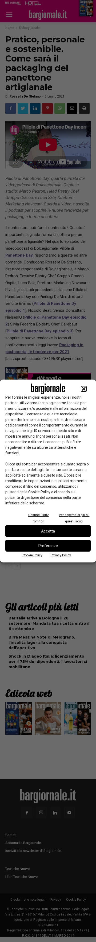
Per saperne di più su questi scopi (74, 518)
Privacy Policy (61, 555)
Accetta (48, 531)
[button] (83, 388)
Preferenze (48, 545)
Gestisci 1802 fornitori (38, 518)
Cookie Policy (32, 555)
